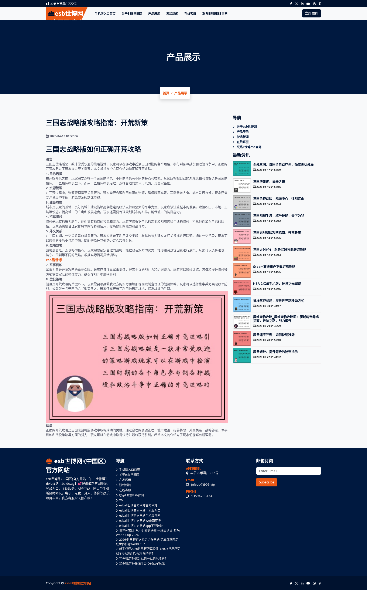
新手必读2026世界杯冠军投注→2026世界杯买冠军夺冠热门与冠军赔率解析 (148, 551)
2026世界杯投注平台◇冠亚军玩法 (142, 563)
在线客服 (190, 13)
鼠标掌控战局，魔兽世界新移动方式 (278, 301)
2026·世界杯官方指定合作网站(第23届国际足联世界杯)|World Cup (147, 541)
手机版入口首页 (105, 13)
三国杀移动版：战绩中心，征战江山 (278, 199)
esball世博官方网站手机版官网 (139, 515)
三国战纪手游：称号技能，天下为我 (278, 216)
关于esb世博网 (132, 13)
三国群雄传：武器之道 (269, 182)
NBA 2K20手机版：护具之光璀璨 (277, 284)
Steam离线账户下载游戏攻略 (274, 267)
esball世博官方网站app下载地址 (141, 526)
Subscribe (266, 482)
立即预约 (311, 13)
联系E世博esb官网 (214, 13)
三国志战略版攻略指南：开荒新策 (277, 233)
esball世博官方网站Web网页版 (140, 521)
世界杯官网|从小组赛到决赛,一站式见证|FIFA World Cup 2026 (148, 532)
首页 (166, 93)
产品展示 (154, 13)
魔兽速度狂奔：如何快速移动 (274, 335)
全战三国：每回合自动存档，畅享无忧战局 (283, 165)
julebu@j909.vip (203, 484)
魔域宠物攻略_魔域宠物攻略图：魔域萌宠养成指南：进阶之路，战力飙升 (286, 319)
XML (122, 500)
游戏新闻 (172, 13)
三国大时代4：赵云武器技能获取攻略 (279, 250)
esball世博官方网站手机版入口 (139, 510)
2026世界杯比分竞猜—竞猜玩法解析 (143, 558)
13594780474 (201, 496)
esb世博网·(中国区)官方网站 (76, 465)
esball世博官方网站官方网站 (138, 505)
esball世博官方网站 (78, 583)
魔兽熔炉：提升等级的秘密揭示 (275, 352)
